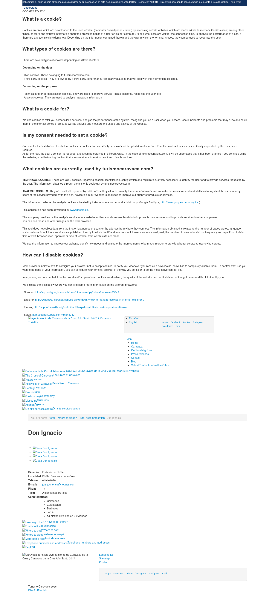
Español (133, 318)
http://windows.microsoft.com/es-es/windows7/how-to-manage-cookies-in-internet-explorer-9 (89, 299)
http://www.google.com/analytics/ (180, 202)
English (133, 322)
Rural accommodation (92, 418)
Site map (104, 558)
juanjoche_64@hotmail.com (58, 484)
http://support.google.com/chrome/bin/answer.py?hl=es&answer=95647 (77, 292)
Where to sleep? (67, 418)
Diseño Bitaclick (37, 590)
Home (52, 418)
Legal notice (106, 554)
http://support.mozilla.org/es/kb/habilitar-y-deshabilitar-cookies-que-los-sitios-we (81, 307)
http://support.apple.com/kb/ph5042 (53, 314)
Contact (103, 562)
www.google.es (79, 210)
